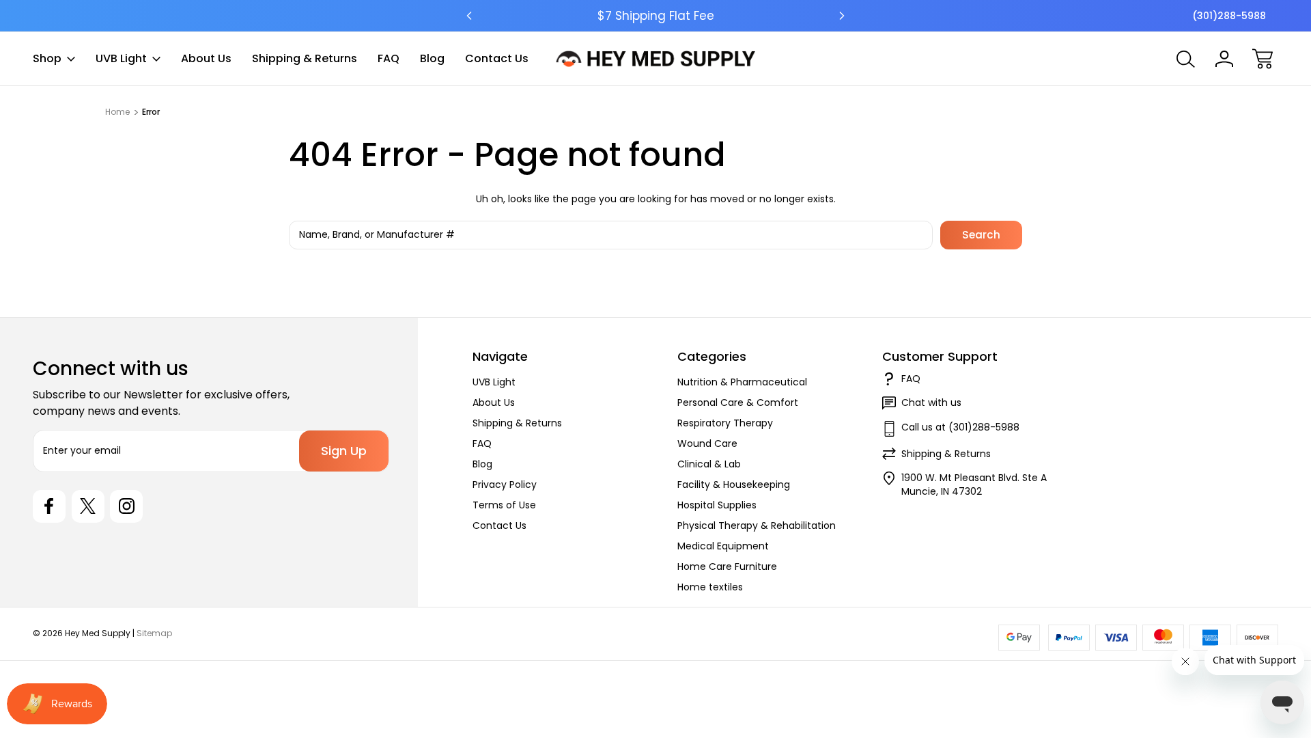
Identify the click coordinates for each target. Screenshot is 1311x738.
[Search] (1186, 58)
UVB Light (121, 58)
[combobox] (611, 235)
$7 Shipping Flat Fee (655, 16)
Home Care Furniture (727, 566)
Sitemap (154, 633)
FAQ (388, 58)
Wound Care (707, 443)
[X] (88, 506)
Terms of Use (504, 505)
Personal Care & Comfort (737, 402)
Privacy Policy (505, 484)
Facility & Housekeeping (733, 484)
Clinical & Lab (709, 464)
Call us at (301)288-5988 (960, 427)
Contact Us (496, 58)
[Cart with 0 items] (1262, 58)
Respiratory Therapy (725, 423)
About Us (206, 58)
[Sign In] (1224, 58)
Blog (432, 58)
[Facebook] (49, 506)
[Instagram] (126, 506)
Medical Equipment (723, 546)
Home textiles (710, 587)
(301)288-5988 (1229, 16)
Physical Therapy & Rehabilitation (756, 525)
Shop (47, 58)
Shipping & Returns (304, 58)
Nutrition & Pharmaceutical (742, 382)
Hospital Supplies (717, 505)
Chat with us (931, 402)
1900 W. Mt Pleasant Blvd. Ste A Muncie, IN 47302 (974, 484)
